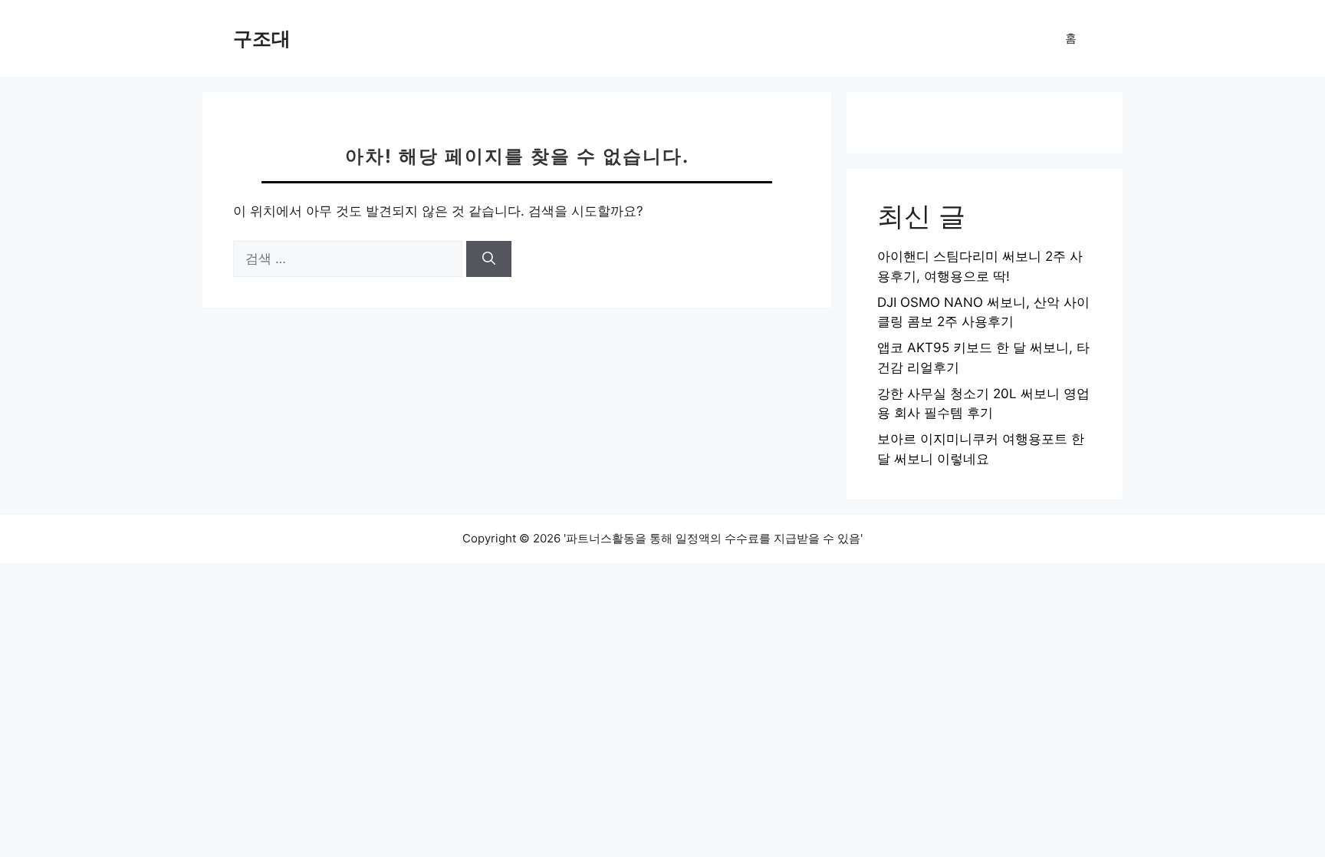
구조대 (262, 38)
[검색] (488, 259)
